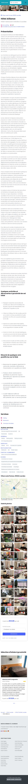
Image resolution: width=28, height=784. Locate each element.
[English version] (3, 732)
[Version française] (1, 732)
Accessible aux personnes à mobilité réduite (13, 26)
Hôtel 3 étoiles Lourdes (20, 712)
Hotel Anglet (4, 743)
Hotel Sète (3, 765)
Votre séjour (6, 626)
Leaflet (3, 498)
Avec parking (5, 25)
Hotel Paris (3, 762)
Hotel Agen (3, 741)
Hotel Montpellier (5, 756)
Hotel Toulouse (18, 760)
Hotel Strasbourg (19, 756)
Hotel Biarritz (4, 748)
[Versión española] (4, 732)
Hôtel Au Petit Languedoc (10, 679)
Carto (11, 498)
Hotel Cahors (4, 750)
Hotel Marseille (18, 750)
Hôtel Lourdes (10, 712)
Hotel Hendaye (18, 743)
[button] (2, 8)
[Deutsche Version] (8, 732)
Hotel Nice (3, 760)
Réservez (14, 634)
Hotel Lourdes (4, 2)
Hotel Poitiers (4, 764)
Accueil (3, 712)
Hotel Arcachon (5, 745)
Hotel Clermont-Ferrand (21, 741)
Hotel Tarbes (18, 758)
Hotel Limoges (18, 747)
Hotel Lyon (17, 748)
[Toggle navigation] (25, 3)
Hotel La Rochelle (19, 745)
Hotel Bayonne (4, 747)
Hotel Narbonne (5, 758)
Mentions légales (14, 779)
